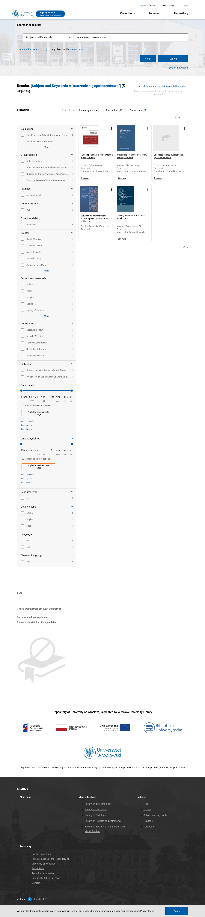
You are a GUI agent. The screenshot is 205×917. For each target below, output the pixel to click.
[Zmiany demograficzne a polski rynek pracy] (129, 199)
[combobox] (131, 37)
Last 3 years (26, 425)
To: (52, 397)
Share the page (167, 5)
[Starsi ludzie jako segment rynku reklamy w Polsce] (129, 138)
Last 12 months (28, 421)
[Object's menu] (111, 128)
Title (145, 803)
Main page (25, 797)
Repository (181, 13)
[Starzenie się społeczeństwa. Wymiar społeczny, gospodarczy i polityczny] (93, 199)
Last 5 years (26, 429)
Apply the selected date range (38, 413)
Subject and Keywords (155, 815)
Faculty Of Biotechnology (98, 803)
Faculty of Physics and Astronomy (103, 821)
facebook (39, 899)
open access (76, 49)
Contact (36, 882)
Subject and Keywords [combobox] (38, 37)
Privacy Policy (147, 911)
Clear (148, 58)
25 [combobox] (121, 110)
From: (24, 397)
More (46, 147)
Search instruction (178, 68)
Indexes (154, 13)
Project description (41, 854)
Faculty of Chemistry (96, 809)
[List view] (144, 110)
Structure (85, 178)
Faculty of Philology (95, 815)
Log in (185, 5)
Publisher (148, 821)
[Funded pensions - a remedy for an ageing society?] (93, 138)
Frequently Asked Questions (46, 878)
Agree (177, 911)
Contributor (149, 826)
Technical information (43, 873)
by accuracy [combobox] (93, 110)
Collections (127, 13)
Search (173, 58)
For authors (38, 868)
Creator (147, 809)
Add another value (29, 49)
